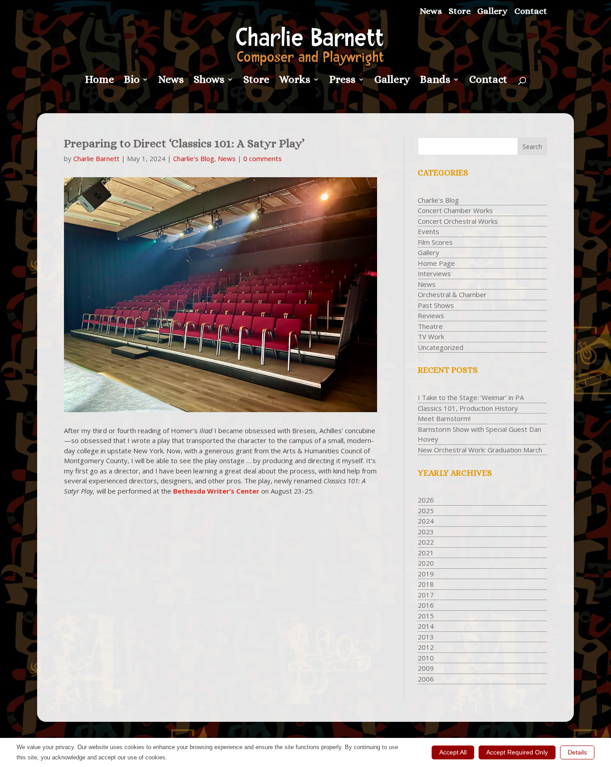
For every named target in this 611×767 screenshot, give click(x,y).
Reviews (431, 315)
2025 (426, 510)
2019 (426, 573)
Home (99, 80)
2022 (426, 541)
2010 (426, 657)
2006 (426, 678)
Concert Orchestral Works (458, 221)
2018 (426, 584)
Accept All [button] (453, 752)
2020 (426, 562)
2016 (426, 605)
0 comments (262, 158)
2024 (426, 520)
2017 (426, 594)
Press (342, 80)
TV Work (431, 336)
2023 (426, 531)
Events (428, 231)
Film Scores (435, 242)
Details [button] (577, 752)
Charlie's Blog (193, 158)
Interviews (434, 273)
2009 (426, 668)
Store (460, 11)
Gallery (492, 11)
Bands (435, 80)
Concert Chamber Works (455, 210)
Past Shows (436, 305)
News (431, 11)
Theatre (430, 326)
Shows (209, 80)
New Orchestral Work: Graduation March (480, 449)
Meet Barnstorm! (444, 418)
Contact (530, 11)
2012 (426, 647)
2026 (426, 499)
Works (294, 80)
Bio (132, 80)
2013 (426, 636)
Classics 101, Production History (468, 408)
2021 (426, 552)
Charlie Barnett (96, 158)
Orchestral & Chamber (452, 294)
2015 (426, 615)
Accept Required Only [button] (517, 752)
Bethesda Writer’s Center (216, 490)
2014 (426, 626)
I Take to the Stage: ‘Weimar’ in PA (471, 397)
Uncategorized (440, 347)
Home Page (436, 263)
